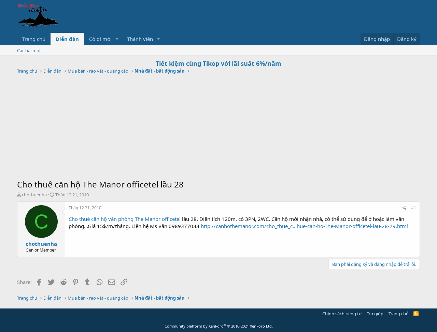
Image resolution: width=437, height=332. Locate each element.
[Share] (404, 208)
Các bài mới (28, 50)
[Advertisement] (218, 127)
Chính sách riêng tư (342, 314)
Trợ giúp (375, 314)
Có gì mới (100, 38)
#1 (413, 208)
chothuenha (34, 195)
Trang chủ (33, 38)
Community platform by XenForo (219, 326)
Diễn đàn (67, 38)
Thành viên (140, 38)
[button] (117, 39)
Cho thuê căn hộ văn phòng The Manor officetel (125, 218)
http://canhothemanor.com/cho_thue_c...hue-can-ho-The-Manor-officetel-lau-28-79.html (304, 226)
